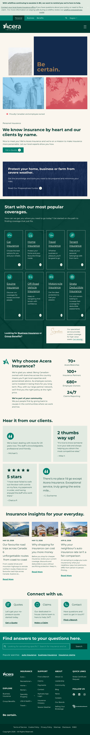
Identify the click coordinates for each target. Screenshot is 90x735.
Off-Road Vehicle (33, 315)
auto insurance (29, 655)
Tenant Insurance (75, 264)
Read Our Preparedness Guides (23, 188)
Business (30, 18)
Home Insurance (33, 264)
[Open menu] (85, 27)
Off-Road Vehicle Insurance (34, 287)
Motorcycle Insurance (54, 315)
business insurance (47, 655)
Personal (18, 18)
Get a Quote (11, 150)
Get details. (77, 339)
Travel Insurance (54, 264)
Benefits (40, 18)
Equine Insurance (12, 315)
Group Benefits (9, 701)
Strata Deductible (74, 315)
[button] (66, 18)
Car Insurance (12, 264)
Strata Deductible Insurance (76, 287)
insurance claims (67, 655)
